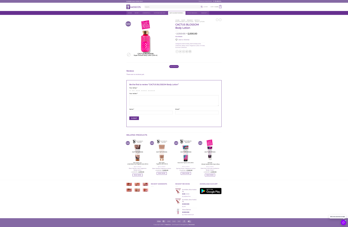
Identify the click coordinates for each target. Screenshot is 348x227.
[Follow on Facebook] (213, 1)
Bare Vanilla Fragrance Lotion (161, 168)
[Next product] (217, 20)
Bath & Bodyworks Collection (187, 20)
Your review (133, 93)
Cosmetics (146, 13)
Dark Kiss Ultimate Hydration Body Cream (210, 169)
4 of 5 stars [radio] (143, 90)
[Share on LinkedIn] (190, 51)
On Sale (202, 45)
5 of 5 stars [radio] (151, 90)
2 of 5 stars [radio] (133, 90)
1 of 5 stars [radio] (130, 90)
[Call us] (220, 1)
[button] (206, 7)
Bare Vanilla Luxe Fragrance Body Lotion (137, 169)
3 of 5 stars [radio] (137, 90)
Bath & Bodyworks (176, 13)
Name (131, 109)
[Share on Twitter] (180, 51)
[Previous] (126, 159)
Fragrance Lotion (195, 45)
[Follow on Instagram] (215, 1)
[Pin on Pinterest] (186, 51)
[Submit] (201, 6)
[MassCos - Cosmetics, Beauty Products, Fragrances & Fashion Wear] (133, 7)
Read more (137, 175)
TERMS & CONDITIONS (205, 1)
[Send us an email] (218, 1)
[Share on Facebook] (177, 51)
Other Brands (192, 13)
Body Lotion (199, 21)
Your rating (133, 88)
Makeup (204, 13)
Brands (190, 20)
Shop (136, 13)
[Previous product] (220, 20)
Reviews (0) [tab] (174, 66)
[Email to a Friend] (183, 51)
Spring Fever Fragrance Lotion (185, 168)
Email (177, 109)
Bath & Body (186, 43)
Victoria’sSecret (159, 13)
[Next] (221, 159)
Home (130, 13)
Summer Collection (181, 47)
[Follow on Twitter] (217, 1)
